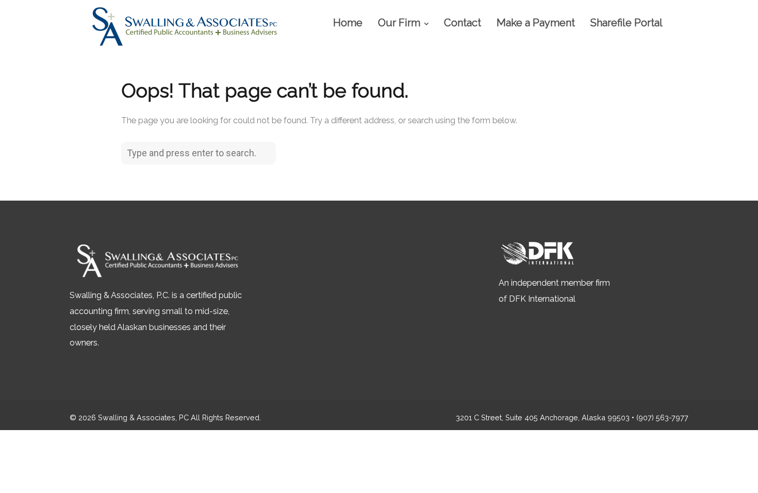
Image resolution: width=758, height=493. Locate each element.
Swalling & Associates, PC (143, 417)
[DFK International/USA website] (537, 266)
